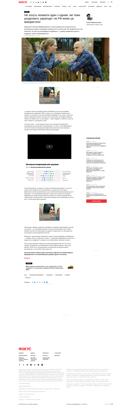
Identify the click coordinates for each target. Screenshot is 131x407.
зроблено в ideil (109, 404)
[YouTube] (38, 2)
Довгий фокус (23, 355)
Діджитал (99, 6)
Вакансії (57, 355)
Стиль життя (82, 6)
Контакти (84, 404)
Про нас (45, 355)
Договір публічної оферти (34, 359)
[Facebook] (31, 2)
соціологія (49, 274)
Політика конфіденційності (74, 404)
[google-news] (38, 364)
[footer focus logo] (25, 349)
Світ (70, 6)
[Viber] (41, 2)
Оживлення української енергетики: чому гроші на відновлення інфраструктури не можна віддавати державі (96, 145)
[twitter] (23, 364)
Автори (33, 355)
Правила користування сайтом (23, 359)
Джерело (27, 258)
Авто (105, 6)
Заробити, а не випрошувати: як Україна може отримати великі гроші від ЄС (96, 195)
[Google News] (43, 2)
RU (108, 2)
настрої (28, 277)
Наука (74, 6)
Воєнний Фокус (47, 6)
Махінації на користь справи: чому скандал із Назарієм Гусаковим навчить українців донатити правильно (95, 179)
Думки (87, 2)
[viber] (34, 364)
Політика (57, 6)
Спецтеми (94, 2)
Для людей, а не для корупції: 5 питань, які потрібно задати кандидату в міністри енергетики (95, 154)
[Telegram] (36, 2)
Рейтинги (103, 2)
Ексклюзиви (37, 6)
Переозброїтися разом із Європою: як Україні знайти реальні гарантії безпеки (95, 187)
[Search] (111, 2)
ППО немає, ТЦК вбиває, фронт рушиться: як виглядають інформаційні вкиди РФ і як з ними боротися (95, 170)
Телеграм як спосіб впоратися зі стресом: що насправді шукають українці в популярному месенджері (96, 161)
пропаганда (59, 274)
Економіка (91, 6)
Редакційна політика (46, 358)
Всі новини (28, 6)
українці (68, 274)
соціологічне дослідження (36, 274)
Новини (21, 353)
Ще (110, 6)
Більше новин (96, 201)
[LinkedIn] (45, 2)
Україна (64, 6)
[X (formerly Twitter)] (33, 2)
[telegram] (27, 364)
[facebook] (19, 364)
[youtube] (30, 364)
